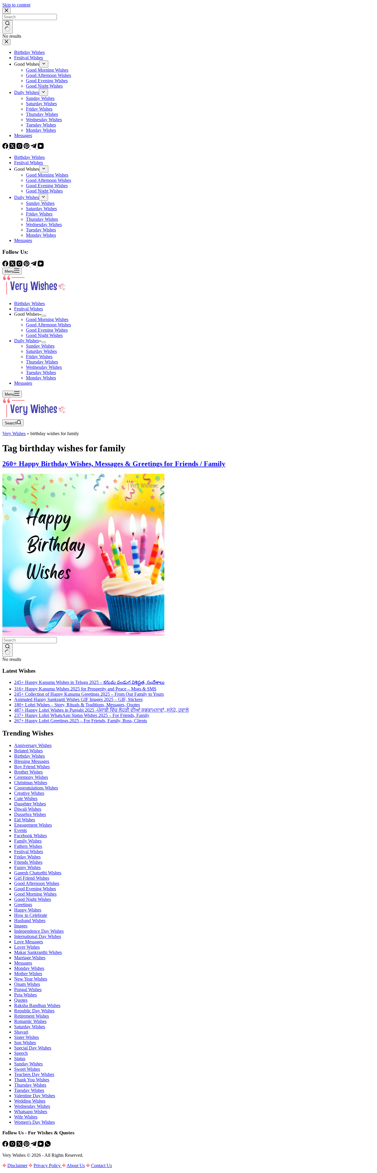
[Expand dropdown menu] (44, 316)
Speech (21, 1053)
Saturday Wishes (41, 351)
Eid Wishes (24, 819)
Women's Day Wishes (34, 1122)
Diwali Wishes (27, 809)
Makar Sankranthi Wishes (38, 952)
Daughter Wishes (30, 803)
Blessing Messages (31, 761)
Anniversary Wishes (33, 745)
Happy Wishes (27, 909)
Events (20, 830)
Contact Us (101, 1165)
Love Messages (28, 941)
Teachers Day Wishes (34, 1074)
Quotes (20, 1000)
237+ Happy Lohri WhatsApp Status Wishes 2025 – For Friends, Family (81, 715)
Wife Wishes (25, 1116)
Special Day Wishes (32, 1047)
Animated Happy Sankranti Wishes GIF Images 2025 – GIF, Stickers (78, 699)
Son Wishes (25, 1042)
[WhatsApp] (48, 1145)
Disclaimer (17, 1165)
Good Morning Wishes (47, 319)
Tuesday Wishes (41, 372)
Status (19, 1058)
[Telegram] (34, 1145)
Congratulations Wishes (36, 787)
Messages (23, 383)
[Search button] (7, 650)
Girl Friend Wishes (31, 878)
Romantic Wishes (30, 1021)
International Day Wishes (37, 936)
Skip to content (16, 4)
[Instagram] (12, 1145)
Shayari (21, 1031)
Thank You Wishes (31, 1079)
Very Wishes (14, 433)
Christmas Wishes (30, 782)
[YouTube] (41, 1145)
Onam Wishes (27, 984)
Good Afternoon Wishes (48, 324)
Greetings (23, 904)
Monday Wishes (41, 377)
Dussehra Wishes (30, 814)
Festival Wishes (28, 308)
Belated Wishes (28, 750)
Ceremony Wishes (31, 777)
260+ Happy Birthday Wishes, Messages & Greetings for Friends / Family (113, 464)
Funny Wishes (27, 867)
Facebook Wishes (30, 835)
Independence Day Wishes (39, 931)
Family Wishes (28, 840)
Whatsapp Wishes (30, 1111)
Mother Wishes (28, 973)
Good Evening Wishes (47, 330)
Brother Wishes (28, 771)
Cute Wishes (25, 798)
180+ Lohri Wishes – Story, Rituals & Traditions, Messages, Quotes (77, 704)
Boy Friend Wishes (32, 766)
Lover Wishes (27, 947)
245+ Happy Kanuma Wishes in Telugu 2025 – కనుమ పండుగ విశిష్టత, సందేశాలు (89, 682)
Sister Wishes (26, 1037)
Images (20, 925)
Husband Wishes (29, 920)
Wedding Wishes (29, 1100)
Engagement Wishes (33, 824)
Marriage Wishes (29, 957)
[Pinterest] (27, 1145)
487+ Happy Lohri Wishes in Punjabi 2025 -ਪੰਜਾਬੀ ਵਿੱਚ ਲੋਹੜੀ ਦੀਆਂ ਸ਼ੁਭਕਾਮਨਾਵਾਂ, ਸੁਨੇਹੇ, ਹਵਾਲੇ (101, 710)
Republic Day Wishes (34, 1010)
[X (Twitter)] (20, 1145)
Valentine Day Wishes (34, 1095)
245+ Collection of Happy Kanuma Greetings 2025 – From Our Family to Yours (89, 694)
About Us (76, 1165)
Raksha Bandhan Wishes (37, 1005)
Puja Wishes (25, 994)
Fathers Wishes (28, 846)
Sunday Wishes (40, 345)
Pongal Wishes (28, 989)
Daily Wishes (26, 340)
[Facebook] (5, 1145)
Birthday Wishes (29, 303)
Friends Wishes (28, 862)
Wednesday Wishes (44, 367)
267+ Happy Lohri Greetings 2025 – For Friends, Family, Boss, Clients (80, 720)
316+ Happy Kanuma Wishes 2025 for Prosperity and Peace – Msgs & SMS (85, 688)
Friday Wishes (39, 356)
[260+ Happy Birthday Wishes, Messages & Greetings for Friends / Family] (83, 634)
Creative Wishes (29, 793)
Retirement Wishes (31, 1016)
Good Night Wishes (44, 335)
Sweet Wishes (27, 1069)
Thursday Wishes (42, 361)
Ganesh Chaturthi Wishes (37, 872)
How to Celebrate (30, 915)
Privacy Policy (48, 1165)
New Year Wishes (30, 978)
